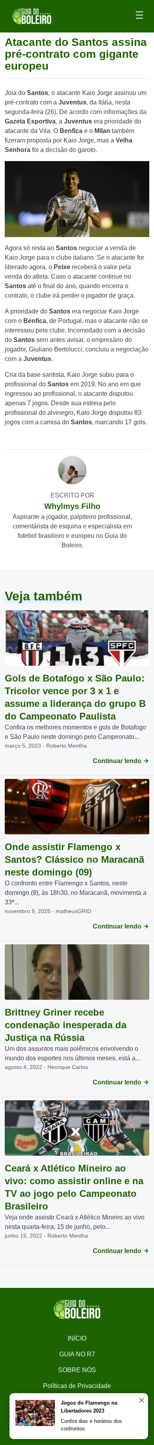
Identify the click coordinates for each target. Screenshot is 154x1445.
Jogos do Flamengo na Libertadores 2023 (89, 1407)
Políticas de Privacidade (77, 1385)
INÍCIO (77, 1338)
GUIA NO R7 (77, 1354)
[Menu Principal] (139, 16)
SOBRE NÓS (77, 1370)
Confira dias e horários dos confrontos (91, 1425)
